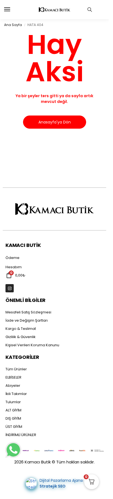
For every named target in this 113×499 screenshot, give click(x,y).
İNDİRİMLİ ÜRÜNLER (20, 434)
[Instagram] (9, 288)
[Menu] (12, 9)
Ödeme (12, 257)
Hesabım (13, 267)
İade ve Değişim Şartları (26, 320)
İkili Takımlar (16, 393)
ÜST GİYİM (13, 426)
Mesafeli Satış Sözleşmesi (28, 312)
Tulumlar (13, 402)
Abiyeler (12, 385)
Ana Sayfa (13, 24)
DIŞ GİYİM (13, 418)
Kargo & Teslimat (20, 328)
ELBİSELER (13, 377)
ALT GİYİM (13, 410)
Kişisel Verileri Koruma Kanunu (32, 345)
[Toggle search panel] (89, 9)
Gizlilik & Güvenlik (20, 336)
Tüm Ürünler (16, 369)
